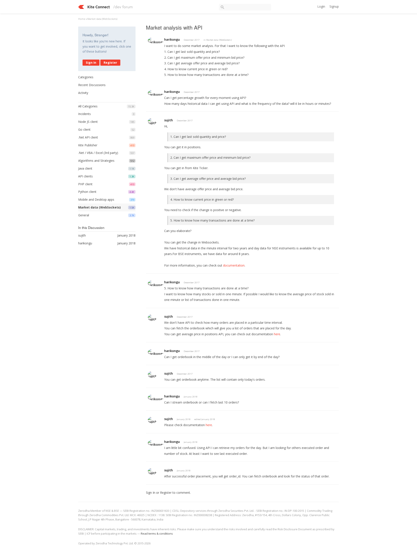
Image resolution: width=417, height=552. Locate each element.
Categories (85, 77)
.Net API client (88, 137)
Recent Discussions (92, 85)
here (277, 334)
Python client (87, 192)
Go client (84, 129)
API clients (85, 176)
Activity (83, 93)
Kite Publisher (87, 145)
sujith (168, 120)
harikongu (172, 39)
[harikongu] (156, 40)
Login (321, 6)
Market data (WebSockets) (99, 207)
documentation (234, 265)
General (83, 215)
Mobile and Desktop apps (96, 199)
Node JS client (88, 122)
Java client (85, 168)
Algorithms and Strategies (96, 160)
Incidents (84, 114)
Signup (334, 6)
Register (110, 62)
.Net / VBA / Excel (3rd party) (98, 153)
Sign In (91, 62)
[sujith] (152, 121)
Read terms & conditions (157, 533)
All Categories (88, 106)
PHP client (85, 184)
